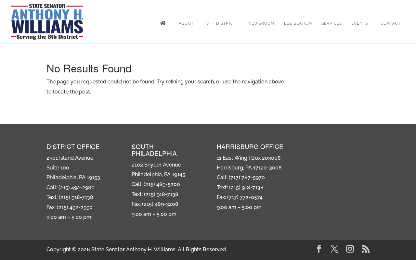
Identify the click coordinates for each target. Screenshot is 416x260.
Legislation (298, 23)
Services (331, 23)
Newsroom (261, 23)
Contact (391, 23)
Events (359, 23)
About (186, 23)
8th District (221, 23)
